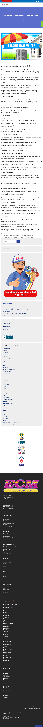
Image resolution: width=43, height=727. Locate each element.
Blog (4, 365)
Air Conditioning (6, 358)
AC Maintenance (6, 348)
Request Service (6, 589)
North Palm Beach (7, 625)
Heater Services (6, 390)
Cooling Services (6, 373)
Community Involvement (8, 562)
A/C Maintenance (6, 519)
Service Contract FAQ (7, 553)
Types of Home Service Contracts (9, 552)
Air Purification (6, 575)
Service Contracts (6, 392)
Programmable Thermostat (8, 403)
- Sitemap (38, 710)
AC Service (5, 350)
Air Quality (5, 361)
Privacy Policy (37, 708)
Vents (4, 414)
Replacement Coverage (7, 550)
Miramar (5, 647)
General (4, 386)
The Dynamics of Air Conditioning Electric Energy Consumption (18, 235)
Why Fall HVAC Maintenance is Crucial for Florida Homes (15, 315)
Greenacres (6, 626)
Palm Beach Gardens (8, 623)
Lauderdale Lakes (7, 649)
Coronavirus (5, 375)
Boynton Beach (7, 610)
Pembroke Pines (7, 660)
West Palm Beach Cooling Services (10, 424)
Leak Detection (6, 535)
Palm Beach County (7, 323)
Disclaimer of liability (31, 710)
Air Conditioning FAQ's (7, 526)
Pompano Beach (7, 652)
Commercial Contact (7, 590)
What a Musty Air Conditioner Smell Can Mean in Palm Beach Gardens (17, 306)
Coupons (5, 586)
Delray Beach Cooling (7, 378)
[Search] (18, 241)
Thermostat (5, 412)
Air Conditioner (6, 233)
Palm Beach (6, 614)
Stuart (4, 672)
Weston (5, 662)
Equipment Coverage (7, 549)
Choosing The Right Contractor (9, 523)
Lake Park (5, 634)
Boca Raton (6, 612)
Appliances (5, 363)
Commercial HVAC (7, 371)
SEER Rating (5, 410)
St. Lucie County (6, 332)
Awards (4, 563)
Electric (4, 382)
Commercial (5, 577)
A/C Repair (5, 518)
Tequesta (5, 636)
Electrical (5, 573)
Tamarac (5, 646)
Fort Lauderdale (7, 657)
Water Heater (6, 418)
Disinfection (5, 380)
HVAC (4, 395)
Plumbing (5, 401)
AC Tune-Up (5, 352)
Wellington (6, 617)
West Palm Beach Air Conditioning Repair (11, 422)
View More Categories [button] (10, 345)
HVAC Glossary (6, 524)
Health (4, 388)
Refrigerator (5, 407)
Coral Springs (6, 658)
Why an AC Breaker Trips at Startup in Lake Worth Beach (14, 308)
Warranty (5, 416)
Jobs (4, 588)
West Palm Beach (7, 618)
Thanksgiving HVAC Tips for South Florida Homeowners (15, 313)
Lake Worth (6, 615)
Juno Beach (6, 631)
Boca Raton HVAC (7, 367)
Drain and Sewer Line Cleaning (9, 533)
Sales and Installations (7, 522)
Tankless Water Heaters (8, 539)
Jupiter (5, 620)
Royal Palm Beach (7, 629)
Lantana (5, 621)
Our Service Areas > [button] (11, 601)
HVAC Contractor (6, 397)
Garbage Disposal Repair (8, 537)
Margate (5, 650)
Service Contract (6, 393)
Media (4, 566)
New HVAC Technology (8, 399)
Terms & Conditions (28, 708)
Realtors (4, 405)
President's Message (7, 560)
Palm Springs (6, 628)
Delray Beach (6, 633)
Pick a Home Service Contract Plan (10, 546)
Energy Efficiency (6, 384)
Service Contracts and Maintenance (10, 520)
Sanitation (5, 409)
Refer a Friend (6, 579)
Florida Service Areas (7, 564)
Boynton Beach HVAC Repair (9, 369)
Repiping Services (6, 536)
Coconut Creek (7, 654)
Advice (4, 354)
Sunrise (5, 655)
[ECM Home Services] (5, 4)
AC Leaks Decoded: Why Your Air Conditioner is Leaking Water (18, 237)
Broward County (6, 326)
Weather (5, 420)
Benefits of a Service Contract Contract (10, 548)
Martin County (6, 329)
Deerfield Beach (7, 644)
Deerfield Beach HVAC (7, 376)
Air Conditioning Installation (9, 360)
